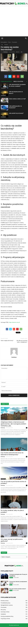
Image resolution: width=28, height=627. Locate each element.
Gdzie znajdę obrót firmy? (7, 340)
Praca (2, 44)
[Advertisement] (14, 21)
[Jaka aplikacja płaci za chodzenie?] (4, 107)
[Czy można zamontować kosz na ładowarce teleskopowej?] (14, 444)
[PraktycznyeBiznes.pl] (14, 3)
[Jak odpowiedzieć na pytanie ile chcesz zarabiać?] (4, 86)
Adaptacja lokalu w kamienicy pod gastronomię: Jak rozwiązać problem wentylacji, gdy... (13, 424)
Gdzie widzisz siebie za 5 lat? (17, 99)
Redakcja (5, 51)
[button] (26, 38)
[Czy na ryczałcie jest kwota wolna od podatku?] (14, 473)
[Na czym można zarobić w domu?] (4, 590)
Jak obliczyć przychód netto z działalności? (21, 341)
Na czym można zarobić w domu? (17, 588)
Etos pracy (3, 609)
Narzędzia (3, 419)
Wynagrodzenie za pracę (7, 605)
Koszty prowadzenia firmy (7, 616)
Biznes (11, 577)
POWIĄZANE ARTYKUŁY (6, 81)
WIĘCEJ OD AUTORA (18, 81)
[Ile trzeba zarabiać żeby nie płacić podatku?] (14, 501)
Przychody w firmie (4, 507)
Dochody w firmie (5, 612)
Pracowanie (6, 44)
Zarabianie (3, 478)
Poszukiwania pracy (5, 603)
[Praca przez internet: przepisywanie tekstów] (4, 583)
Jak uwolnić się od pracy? (16, 113)
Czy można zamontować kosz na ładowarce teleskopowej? (12, 453)
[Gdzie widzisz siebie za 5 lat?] (4, 100)
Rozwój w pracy (4, 600)
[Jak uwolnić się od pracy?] (4, 115)
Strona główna (4, 42)
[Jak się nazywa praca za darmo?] (4, 93)
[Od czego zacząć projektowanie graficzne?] (14, 530)
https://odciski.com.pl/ (14, 322)
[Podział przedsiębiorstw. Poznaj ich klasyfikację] (4, 576)
